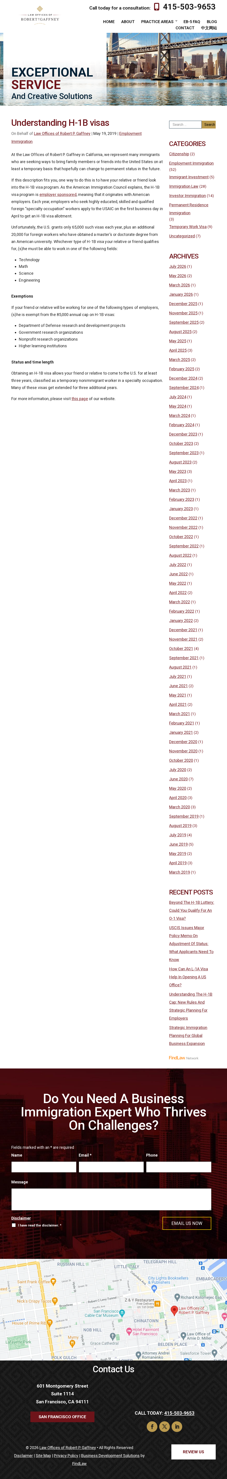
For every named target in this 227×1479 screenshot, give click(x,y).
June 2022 (178, 574)
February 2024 (181, 425)
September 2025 (184, 322)
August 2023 (180, 462)
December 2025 (183, 303)
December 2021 (183, 630)
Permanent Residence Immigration (188, 209)
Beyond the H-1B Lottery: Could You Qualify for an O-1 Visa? (191, 910)
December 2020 (183, 741)
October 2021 (181, 648)
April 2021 (178, 704)
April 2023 (178, 480)
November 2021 (183, 639)
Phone (152, 1155)
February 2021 (181, 723)
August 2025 (180, 331)
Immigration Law (183, 186)
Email (85, 1155)
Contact (185, 28)
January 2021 (181, 732)
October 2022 (181, 536)
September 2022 (184, 546)
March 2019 (179, 872)
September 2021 (184, 658)
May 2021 (177, 695)
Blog (212, 21)
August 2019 (180, 825)
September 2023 (184, 452)
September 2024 (184, 387)
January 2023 (181, 508)
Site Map (43, 1455)
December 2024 (183, 378)
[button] (222, 1446)
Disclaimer (21, 1218)
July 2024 (177, 397)
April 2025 (178, 350)
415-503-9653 (189, 7)
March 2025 (179, 359)
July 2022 (177, 564)
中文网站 (209, 28)
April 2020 (178, 797)
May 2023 (177, 471)
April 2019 (178, 863)
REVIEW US (193, 1451)
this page (80, 398)
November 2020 (183, 751)
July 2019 (177, 835)
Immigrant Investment (189, 177)
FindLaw (79, 1463)
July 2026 (177, 266)
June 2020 (178, 779)
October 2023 (181, 443)
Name (16, 1155)
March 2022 (179, 602)
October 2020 (181, 760)
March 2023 (179, 490)
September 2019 (184, 816)
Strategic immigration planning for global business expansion (188, 1035)
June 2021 (178, 685)
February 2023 (181, 499)
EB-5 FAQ (192, 21)
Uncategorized (182, 236)
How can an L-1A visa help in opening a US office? (188, 977)
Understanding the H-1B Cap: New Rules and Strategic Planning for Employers (190, 1006)
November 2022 (183, 527)
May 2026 (177, 275)
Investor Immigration (187, 195)
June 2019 (178, 844)
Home (109, 21)
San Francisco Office (62, 1416)
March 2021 (179, 713)
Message (19, 1182)
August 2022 (180, 555)
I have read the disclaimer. (39, 1225)
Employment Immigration (191, 163)
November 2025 (183, 313)
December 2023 (183, 434)
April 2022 (178, 592)
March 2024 (179, 415)
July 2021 (177, 676)
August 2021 (180, 667)
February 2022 (181, 611)
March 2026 (179, 285)
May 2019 (177, 853)
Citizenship (179, 154)
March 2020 (179, 807)
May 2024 (177, 406)
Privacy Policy (66, 1455)
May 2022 (177, 583)
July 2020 (177, 769)
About (128, 21)
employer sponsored (57, 194)
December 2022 (183, 518)
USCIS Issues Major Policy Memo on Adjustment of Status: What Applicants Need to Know (191, 943)
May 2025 (177, 341)
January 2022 (181, 620)
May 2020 (177, 788)
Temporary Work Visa (188, 226)
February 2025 (181, 369)
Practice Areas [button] (157, 21)
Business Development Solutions (110, 1455)
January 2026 (181, 294)
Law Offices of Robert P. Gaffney (62, 133)
